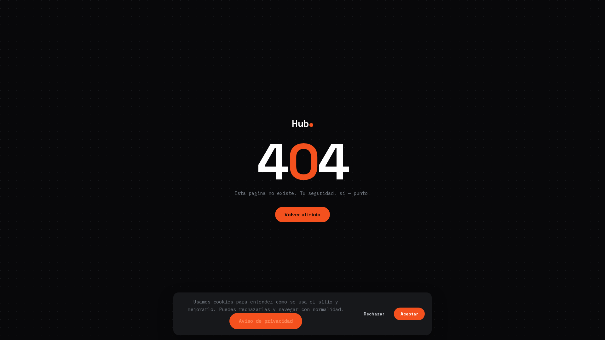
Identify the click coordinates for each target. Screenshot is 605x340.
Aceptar (409, 314)
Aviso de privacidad (266, 321)
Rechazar (374, 314)
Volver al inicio (302, 214)
